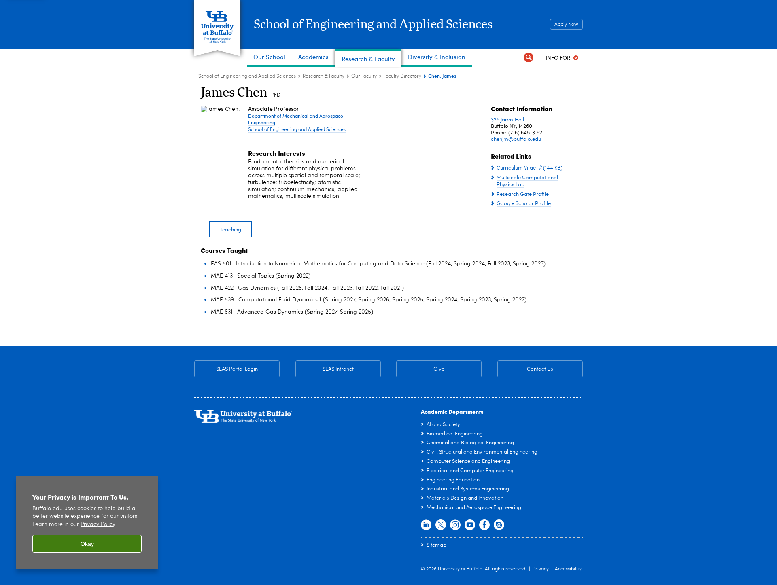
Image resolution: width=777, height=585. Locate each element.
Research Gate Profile (523, 194)
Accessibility (568, 569)
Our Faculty (364, 76)
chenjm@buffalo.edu (516, 139)
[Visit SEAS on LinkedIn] (426, 525)
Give (438, 369)
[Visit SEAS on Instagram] (455, 525)
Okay (87, 543)
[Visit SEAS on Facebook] (484, 525)
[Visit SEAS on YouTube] (470, 525)
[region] (87, 522)
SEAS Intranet (324, 369)
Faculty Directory (402, 76)
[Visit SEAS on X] (440, 525)
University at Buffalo (460, 569)
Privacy (541, 569)
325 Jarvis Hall (507, 120)
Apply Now (566, 24)
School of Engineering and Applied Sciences (373, 25)
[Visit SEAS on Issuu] (499, 525)
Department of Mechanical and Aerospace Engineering (295, 118)
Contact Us (525, 369)
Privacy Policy (98, 524)
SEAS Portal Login (237, 369)
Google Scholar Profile (524, 203)
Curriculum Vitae (530, 168)
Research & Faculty (323, 76)
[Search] (528, 58)
